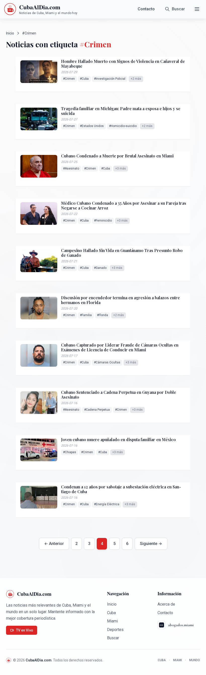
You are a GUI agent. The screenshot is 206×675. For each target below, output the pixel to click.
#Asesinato (71, 168)
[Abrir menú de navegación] (197, 9)
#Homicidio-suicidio (123, 126)
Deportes (115, 629)
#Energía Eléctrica (106, 504)
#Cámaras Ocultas (107, 362)
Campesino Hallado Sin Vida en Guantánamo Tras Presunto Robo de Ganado (122, 253)
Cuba (111, 612)
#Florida (102, 315)
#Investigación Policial (109, 78)
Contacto (146, 9)
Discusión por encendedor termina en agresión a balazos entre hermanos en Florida (120, 300)
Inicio (10, 33)
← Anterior (54, 543)
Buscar (113, 638)
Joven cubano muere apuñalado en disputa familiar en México (118, 439)
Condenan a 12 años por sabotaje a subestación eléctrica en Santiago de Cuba (121, 489)
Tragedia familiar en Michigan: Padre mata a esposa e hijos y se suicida (120, 111)
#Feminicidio (103, 220)
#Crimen (69, 78)
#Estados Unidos (92, 126)
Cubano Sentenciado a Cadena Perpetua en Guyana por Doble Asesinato (118, 395)
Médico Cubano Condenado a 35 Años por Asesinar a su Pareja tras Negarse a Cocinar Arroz (123, 205)
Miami (112, 621)
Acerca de (166, 604)
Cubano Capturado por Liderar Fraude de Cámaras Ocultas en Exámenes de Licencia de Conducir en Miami (119, 347)
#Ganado (100, 268)
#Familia (86, 315)
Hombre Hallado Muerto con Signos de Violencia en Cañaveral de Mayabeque (123, 64)
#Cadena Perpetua (97, 409)
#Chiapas (69, 452)
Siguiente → (151, 543)
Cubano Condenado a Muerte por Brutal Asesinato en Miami (117, 155)
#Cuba (84, 78)
